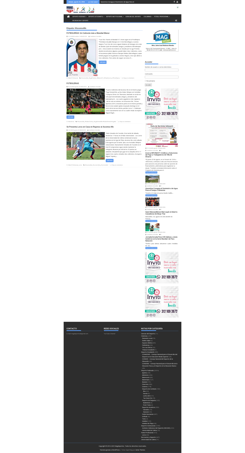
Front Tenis (147, 405)
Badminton (146, 403)
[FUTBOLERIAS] (86, 90)
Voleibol (144, 421)
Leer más (103, 62)
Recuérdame (151, 81)
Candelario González (95, 36)
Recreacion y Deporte (80, 20)
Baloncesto (145, 377)
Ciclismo (144, 386)
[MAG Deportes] (68, 16)
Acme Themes (140, 450)
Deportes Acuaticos (148, 407)
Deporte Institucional (114, 16)
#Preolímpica (116, 78)
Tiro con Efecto (147, 347)
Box (144, 391)
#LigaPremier (92, 78)
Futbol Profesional (73, 78)
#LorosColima (96, 165)
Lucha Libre (147, 396)
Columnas (147, 16)
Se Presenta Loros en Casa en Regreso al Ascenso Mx (90, 127)
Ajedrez (144, 373)
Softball (144, 416)
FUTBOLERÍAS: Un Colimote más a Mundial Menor (88, 33)
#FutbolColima (89, 121)
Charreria (145, 384)
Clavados (146, 410)
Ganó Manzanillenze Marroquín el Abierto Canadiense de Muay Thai (124, 2)
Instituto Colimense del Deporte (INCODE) (156, 428)
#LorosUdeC (104, 165)
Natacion (146, 412)
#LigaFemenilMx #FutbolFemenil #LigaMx (105, 121)
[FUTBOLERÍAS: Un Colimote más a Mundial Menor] (82, 39)
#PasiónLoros (108, 78)
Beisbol (144, 382)
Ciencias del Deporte (133, 16)
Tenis (144, 419)
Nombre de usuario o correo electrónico (158, 67)
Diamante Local (147, 338)
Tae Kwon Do (147, 398)
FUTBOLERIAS (73, 83)
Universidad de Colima (149, 430)
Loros (80, 165)
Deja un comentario (129, 78)
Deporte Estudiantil (95, 16)
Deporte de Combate (149, 389)
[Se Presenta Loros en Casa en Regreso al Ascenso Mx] (86, 133)
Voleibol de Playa (147, 423)
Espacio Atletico (147, 343)
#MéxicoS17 (100, 78)
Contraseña (148, 74)
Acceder (148, 85)
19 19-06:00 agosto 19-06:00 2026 (156, 148)
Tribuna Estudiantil (148, 350)
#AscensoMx (84, 78)
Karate (145, 393)
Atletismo (145, 375)
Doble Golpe (146, 340)
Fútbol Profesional (161, 16)
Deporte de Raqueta (149, 400)
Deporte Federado (78, 16)
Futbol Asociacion (147, 414)
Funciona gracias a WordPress (110, 450)
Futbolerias (71, 121)
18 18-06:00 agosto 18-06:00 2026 (156, 232)
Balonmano (145, 380)
